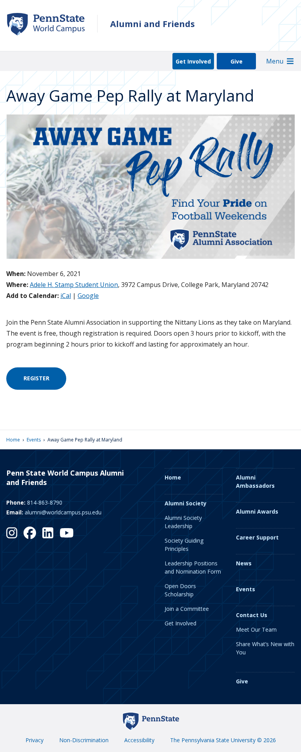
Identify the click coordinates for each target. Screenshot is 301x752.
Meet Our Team (256, 629)
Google (88, 295)
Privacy (34, 740)
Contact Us (251, 615)
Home (13, 439)
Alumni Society (186, 503)
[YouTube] (67, 533)
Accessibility (139, 740)
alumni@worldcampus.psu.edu (63, 512)
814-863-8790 (44, 502)
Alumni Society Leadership (183, 522)
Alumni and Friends (152, 23)
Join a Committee (187, 608)
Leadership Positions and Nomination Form (193, 567)
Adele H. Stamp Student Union (74, 284)
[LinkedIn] (47, 533)
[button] (274, 61)
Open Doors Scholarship (180, 590)
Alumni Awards (257, 511)
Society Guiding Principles (184, 544)
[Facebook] (30, 533)
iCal (65, 295)
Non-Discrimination (84, 740)
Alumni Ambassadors (255, 481)
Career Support (257, 537)
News (244, 563)
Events (34, 439)
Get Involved (193, 61)
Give (236, 61)
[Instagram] (11, 533)
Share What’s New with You (265, 648)
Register (36, 378)
